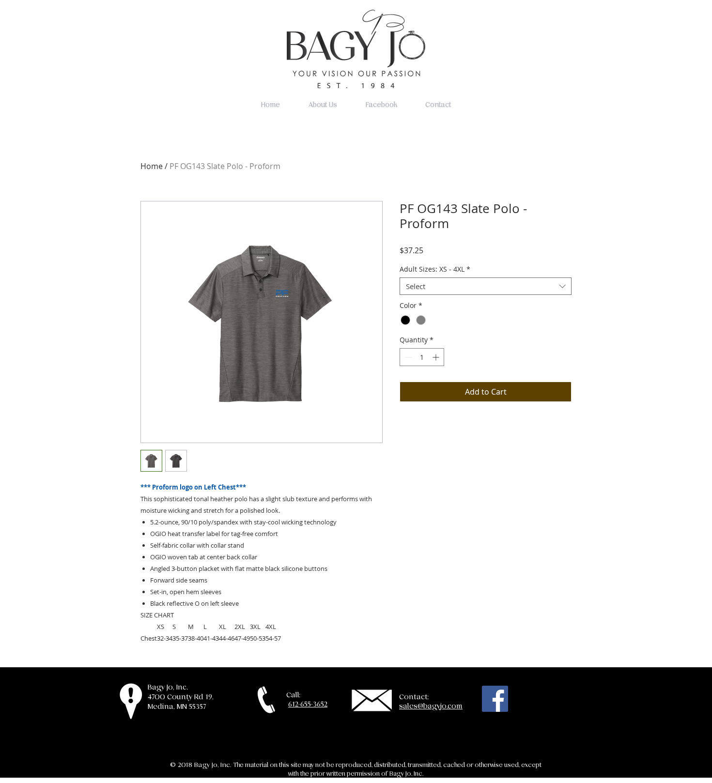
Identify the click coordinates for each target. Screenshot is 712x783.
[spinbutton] (422, 357)
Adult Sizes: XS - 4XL (435, 269)
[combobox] (486, 286)
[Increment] (437, 357)
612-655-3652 (307, 704)
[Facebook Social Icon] (495, 699)
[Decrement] (407, 357)
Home (151, 166)
